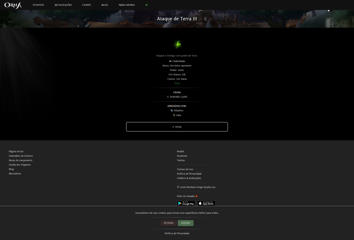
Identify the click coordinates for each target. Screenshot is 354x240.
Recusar (168, 223)
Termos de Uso (185, 169)
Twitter (181, 160)
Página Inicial (16, 151)
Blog (104, 5)
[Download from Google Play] (187, 204)
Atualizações (63, 5)
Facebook (182, 155)
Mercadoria (127, 5)
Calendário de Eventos (21, 155)
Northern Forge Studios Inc (201, 187)
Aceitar (185, 223)
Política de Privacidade (177, 233)
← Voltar (177, 126)
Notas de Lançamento (20, 160)
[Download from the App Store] (207, 204)
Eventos (38, 5)
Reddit (180, 151)
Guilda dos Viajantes (20, 164)
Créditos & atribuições (189, 178)
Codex (86, 5)
